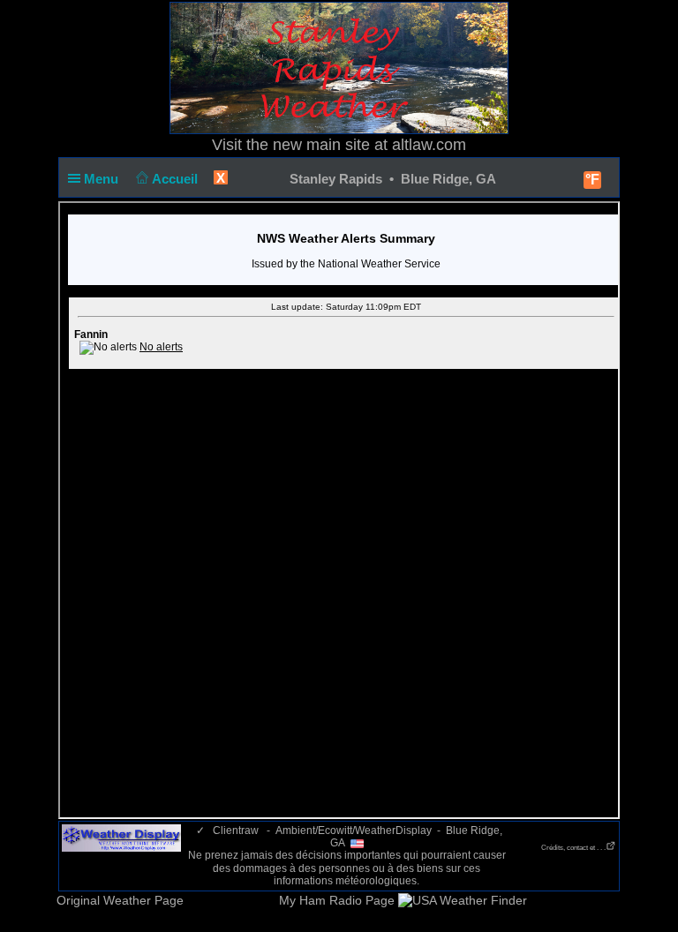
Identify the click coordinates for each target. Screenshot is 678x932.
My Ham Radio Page (337, 900)
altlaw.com (429, 145)
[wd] (121, 837)
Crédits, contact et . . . (573, 848)
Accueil (176, 178)
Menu (102, 178)
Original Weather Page (120, 900)
